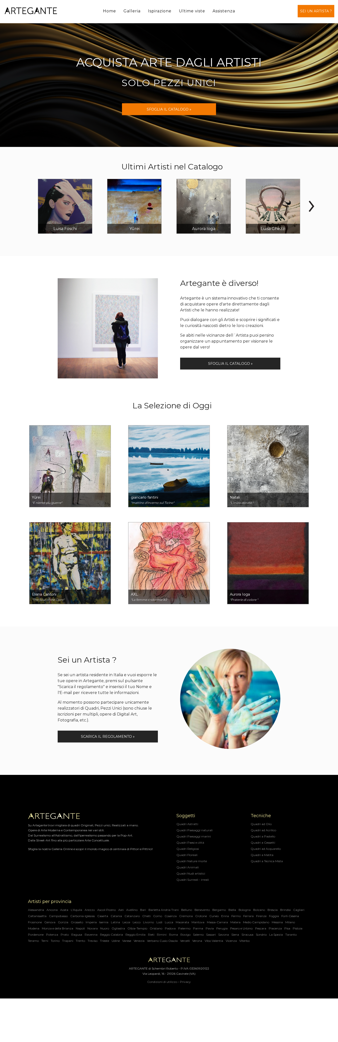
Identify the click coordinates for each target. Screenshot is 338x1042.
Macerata (182, 922)
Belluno (186, 910)
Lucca (169, 922)
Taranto (291, 934)
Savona (223, 934)
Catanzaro (132, 916)
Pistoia (297, 928)
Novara (92, 928)
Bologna (245, 910)
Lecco (137, 922)
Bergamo (219, 910)
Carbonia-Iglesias (82, 916)
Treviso (92, 941)
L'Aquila (76, 910)
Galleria (132, 11)
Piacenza (275, 928)
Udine (116, 941)
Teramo (33, 941)
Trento (80, 941)
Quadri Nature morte (191, 861)
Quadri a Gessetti (263, 842)
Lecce (126, 922)
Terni (44, 941)
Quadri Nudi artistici (190, 873)
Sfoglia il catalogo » (230, 363)
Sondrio (261, 934)
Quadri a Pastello (263, 836)
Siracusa (247, 934)
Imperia (91, 922)
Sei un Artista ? (316, 11)
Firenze (261, 916)
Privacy (185, 982)
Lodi (159, 922)
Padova (170, 928)
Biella (232, 910)
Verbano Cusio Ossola (162, 941)
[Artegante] (31, 11)
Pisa (287, 928)
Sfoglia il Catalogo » (169, 109)
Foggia (274, 916)
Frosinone (35, 922)
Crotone (201, 916)
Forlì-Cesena (290, 916)
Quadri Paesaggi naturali (194, 830)
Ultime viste (192, 11)
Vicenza (231, 941)
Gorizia (63, 922)
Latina (115, 922)
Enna (225, 916)
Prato (65, 934)
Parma (198, 928)
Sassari (211, 934)
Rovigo (185, 934)
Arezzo (90, 910)
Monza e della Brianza (57, 928)
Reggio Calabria (111, 934)
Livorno (148, 922)
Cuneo (214, 916)
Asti (121, 910)
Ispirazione (159, 11)
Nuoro (104, 928)
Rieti (151, 934)
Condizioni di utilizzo (162, 982)
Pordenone (36, 934)
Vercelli (185, 941)
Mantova (198, 922)
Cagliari (298, 910)
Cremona (186, 916)
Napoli (80, 928)
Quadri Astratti (187, 824)
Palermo (184, 928)
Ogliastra (118, 928)
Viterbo (244, 941)
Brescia (272, 910)
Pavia (210, 928)
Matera (235, 922)
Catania (116, 916)
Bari (143, 910)
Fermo (236, 916)
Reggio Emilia (135, 934)
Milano (290, 922)
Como (157, 916)
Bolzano (259, 910)
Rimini (162, 934)
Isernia (103, 922)
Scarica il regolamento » (108, 736)
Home (109, 11)
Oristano (156, 928)
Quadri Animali (187, 867)
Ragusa (76, 934)
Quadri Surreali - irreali (192, 879)
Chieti (146, 916)
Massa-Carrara (217, 922)
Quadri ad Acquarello (266, 849)
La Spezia (276, 934)
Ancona (52, 910)
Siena (235, 934)
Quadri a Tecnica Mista (267, 861)
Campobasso (58, 916)
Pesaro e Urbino (241, 928)
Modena (33, 928)
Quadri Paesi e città (190, 842)
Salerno (198, 934)
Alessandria (36, 910)
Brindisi (285, 910)
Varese (126, 941)
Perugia (222, 928)
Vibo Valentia (214, 941)
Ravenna (91, 934)
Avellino (132, 910)
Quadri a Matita (262, 855)
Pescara (260, 928)
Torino (55, 941)
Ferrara (248, 916)
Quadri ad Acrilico (263, 830)
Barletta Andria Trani (163, 910)
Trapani (67, 941)
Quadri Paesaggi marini (193, 836)
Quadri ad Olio (261, 824)
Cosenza (171, 916)
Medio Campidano (256, 922)
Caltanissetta (37, 916)
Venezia (139, 941)
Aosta (64, 910)
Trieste (104, 941)
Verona (197, 941)
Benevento (202, 910)
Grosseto (77, 922)
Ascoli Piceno (106, 910)
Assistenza (224, 11)
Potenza (52, 934)
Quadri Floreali (186, 855)
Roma (173, 934)
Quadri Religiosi (187, 849)
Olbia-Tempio (137, 928)
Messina (277, 922)
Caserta (102, 916)
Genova (49, 922)
